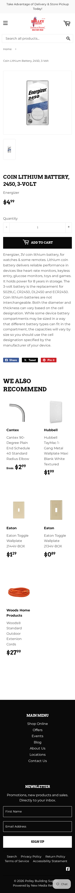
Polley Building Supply (41, 881)
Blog (37, 742)
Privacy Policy (31, 856)
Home (7, 49)
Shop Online (37, 724)
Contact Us (37, 761)
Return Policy (55, 856)
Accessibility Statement (50, 861)
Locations (38, 755)
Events (37, 736)
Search (12, 856)
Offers (37, 730)
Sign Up (37, 842)
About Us (37, 748)
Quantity (10, 218)
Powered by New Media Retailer (36, 885)
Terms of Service (17, 861)
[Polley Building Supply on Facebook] (68, 869)
